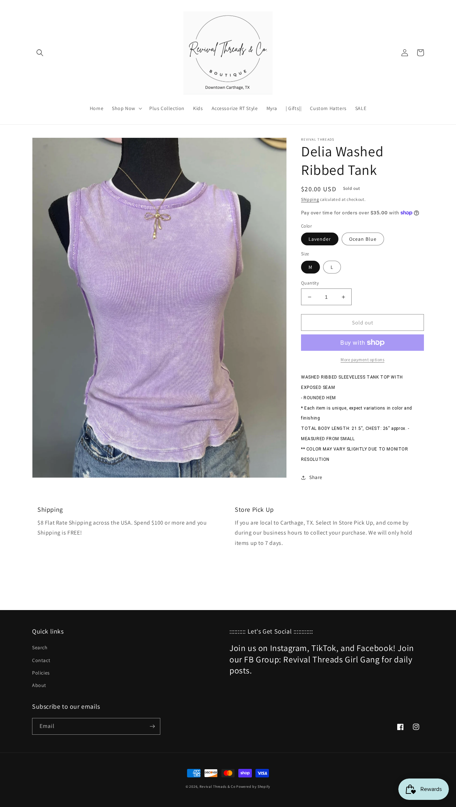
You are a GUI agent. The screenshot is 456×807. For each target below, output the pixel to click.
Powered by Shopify (253, 786)
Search (40, 647)
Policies (41, 673)
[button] (40, 53)
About (39, 685)
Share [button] (315, 477)
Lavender (320, 239)
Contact (41, 660)
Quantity (310, 283)
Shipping (310, 199)
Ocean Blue (363, 239)
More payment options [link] (362, 359)
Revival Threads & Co (217, 786)
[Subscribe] (152, 726)
